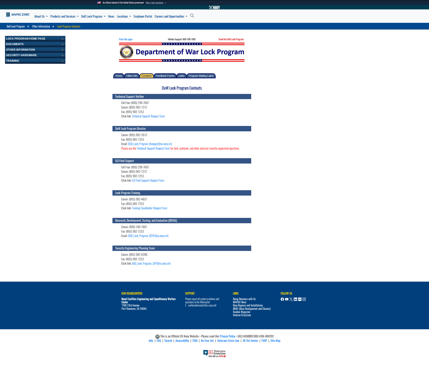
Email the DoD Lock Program (231, 39)
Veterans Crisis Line (228, 340)
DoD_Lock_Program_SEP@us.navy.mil (151, 263)
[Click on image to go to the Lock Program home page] (182, 52)
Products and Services (63, 16)
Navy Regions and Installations (248, 305)
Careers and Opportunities (170, 16)
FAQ (159, 340)
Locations (123, 16)
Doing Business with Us (244, 299)
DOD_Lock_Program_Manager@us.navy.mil (150, 144)
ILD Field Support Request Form (148, 180)
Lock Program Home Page (25, 38)
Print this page (125, 39)
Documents (15, 44)
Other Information (20, 49)
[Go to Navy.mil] (214, 7)
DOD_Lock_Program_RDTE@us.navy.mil (148, 236)
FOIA (195, 340)
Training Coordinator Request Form (149, 208)
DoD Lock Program (92, 16)
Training (12, 60)
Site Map (275, 340)
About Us (39, 16)
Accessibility (182, 340)
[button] (156, 2)
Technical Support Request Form (148, 116)
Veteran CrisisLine (242, 315)
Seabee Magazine (241, 312)
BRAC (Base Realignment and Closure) (251, 308)
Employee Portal (143, 16)
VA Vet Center (250, 340)
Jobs (151, 340)
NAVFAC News (239, 302)
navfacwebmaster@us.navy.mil (202, 305)
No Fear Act (207, 340)
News (111, 16)
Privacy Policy (227, 336)
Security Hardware (21, 55)
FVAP (264, 340)
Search (168, 340)
